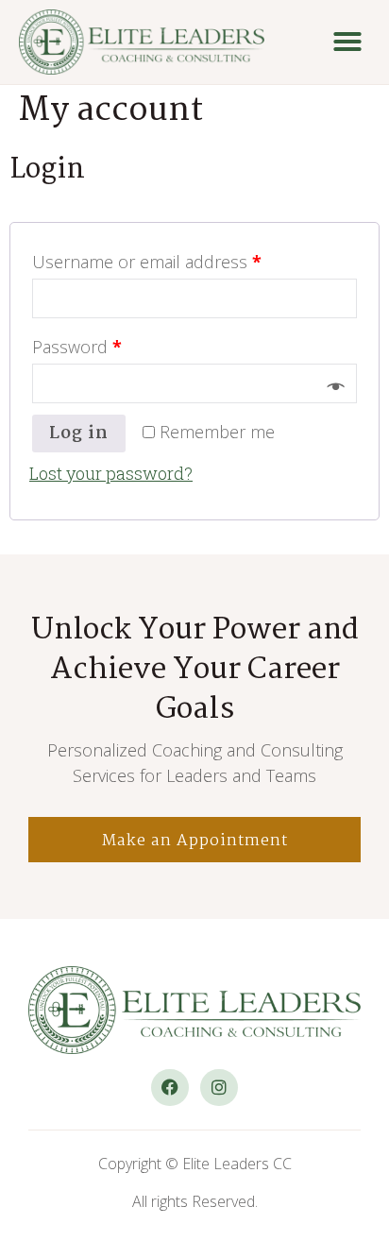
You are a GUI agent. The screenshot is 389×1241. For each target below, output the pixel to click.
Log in (79, 433)
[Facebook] (170, 1088)
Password (77, 346)
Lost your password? (111, 473)
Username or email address (147, 261)
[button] (347, 41)
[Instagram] (219, 1088)
